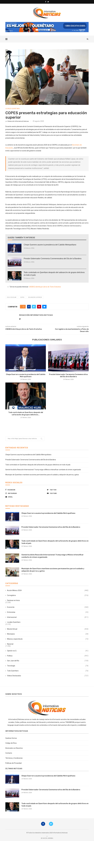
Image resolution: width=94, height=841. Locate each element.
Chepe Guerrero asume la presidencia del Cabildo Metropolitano (50, 245)
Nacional (10, 644)
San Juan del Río (47, 661)
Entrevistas (47, 612)
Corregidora (47, 595)
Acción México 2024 (47, 590)
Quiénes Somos (11, 738)
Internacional (47, 617)
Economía (47, 607)
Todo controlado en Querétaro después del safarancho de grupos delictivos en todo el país (54, 273)
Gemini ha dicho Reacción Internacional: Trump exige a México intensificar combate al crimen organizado (43, 470)
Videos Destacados (47, 676)
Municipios (47, 634)
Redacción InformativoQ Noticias (18, 121)
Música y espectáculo (47, 639)
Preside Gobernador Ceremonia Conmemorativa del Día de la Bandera (52, 259)
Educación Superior (35, 297)
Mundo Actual (47, 629)
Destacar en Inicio (13, 600)
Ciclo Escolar (11, 297)
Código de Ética (11, 743)
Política (47, 656)
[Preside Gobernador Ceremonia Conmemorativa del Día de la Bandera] (14, 261)
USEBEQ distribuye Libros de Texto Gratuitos (45, 287)
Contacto (8, 753)
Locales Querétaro (12, 108)
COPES (22, 297)
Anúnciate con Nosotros (14, 748)
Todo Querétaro (47, 671)
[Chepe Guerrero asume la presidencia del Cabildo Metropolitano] (14, 248)
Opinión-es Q (47, 651)
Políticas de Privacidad (13, 763)
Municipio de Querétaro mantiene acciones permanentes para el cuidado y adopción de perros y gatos (42, 475)
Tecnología (47, 666)
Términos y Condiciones (14, 758)
